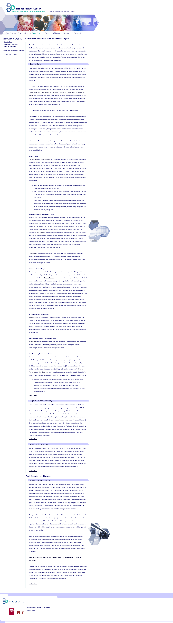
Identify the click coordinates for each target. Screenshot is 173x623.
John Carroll (32, 317)
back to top (33, 395)
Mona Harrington (46, 159)
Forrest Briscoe (49, 278)
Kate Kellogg (40, 232)
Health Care (8, 42)
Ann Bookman (33, 159)
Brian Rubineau (43, 372)
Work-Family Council (10, 54)
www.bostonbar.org (62, 420)
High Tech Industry (10, 46)
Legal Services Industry (11, 44)
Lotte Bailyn (32, 253)
